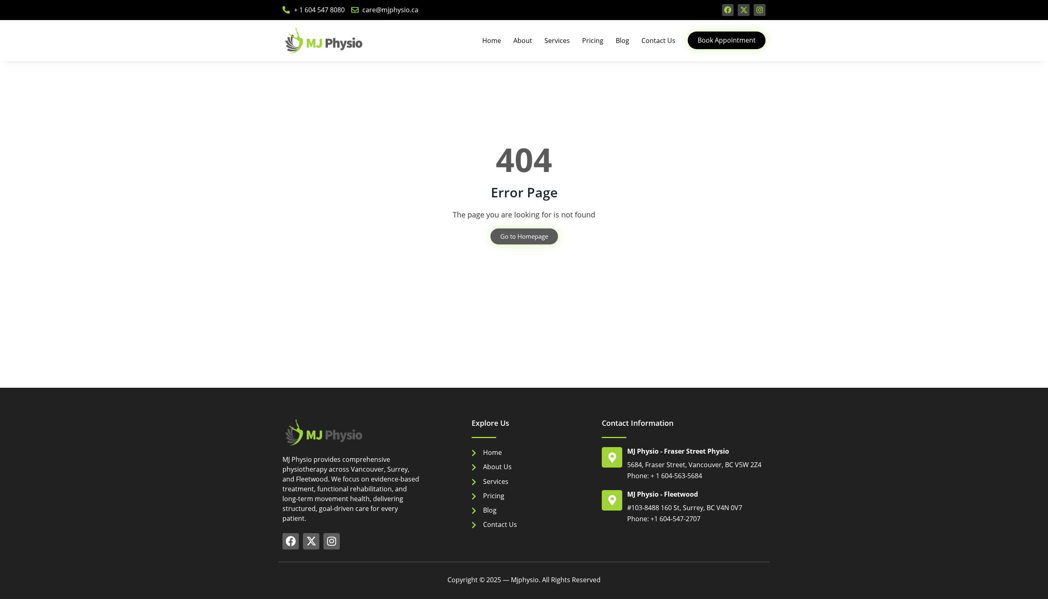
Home (491, 40)
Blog (622, 40)
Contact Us (658, 40)
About (522, 40)
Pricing (592, 40)
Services (557, 40)
